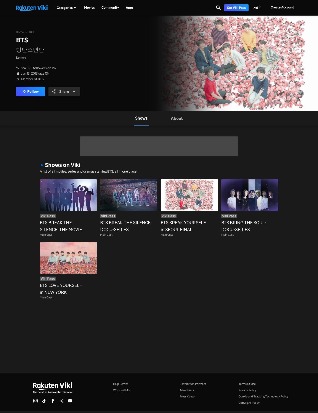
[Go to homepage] (32, 8)
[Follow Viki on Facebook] (52, 402)
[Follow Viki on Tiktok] (44, 402)
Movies (89, 8)
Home (20, 32)
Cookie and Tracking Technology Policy (263, 396)
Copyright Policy (249, 402)
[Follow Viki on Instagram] (35, 402)
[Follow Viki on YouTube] (70, 402)
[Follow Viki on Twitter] (61, 402)
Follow (33, 91)
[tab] (141, 118)
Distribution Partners (193, 384)
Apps (129, 8)
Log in (256, 7)
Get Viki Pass (236, 8)
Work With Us (121, 390)
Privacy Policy (247, 390)
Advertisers (187, 390)
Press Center (188, 396)
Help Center (120, 384)
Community (110, 8)
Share (64, 91)
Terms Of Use (247, 384)
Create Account (282, 7)
